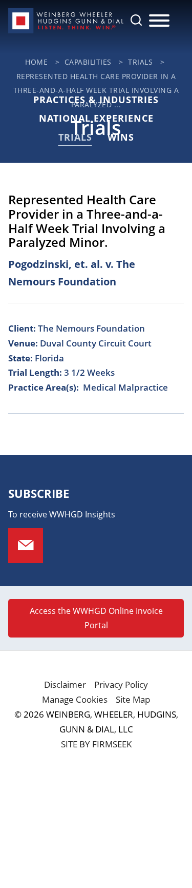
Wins (121, 137)
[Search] (136, 20)
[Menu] (159, 21)
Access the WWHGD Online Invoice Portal (96, 617)
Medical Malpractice (125, 387)
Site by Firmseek (96, 744)
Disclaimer (65, 684)
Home (36, 62)
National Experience (96, 118)
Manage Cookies (75, 699)
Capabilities (88, 62)
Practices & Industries (96, 99)
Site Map (133, 699)
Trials (140, 62)
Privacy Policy (121, 684)
